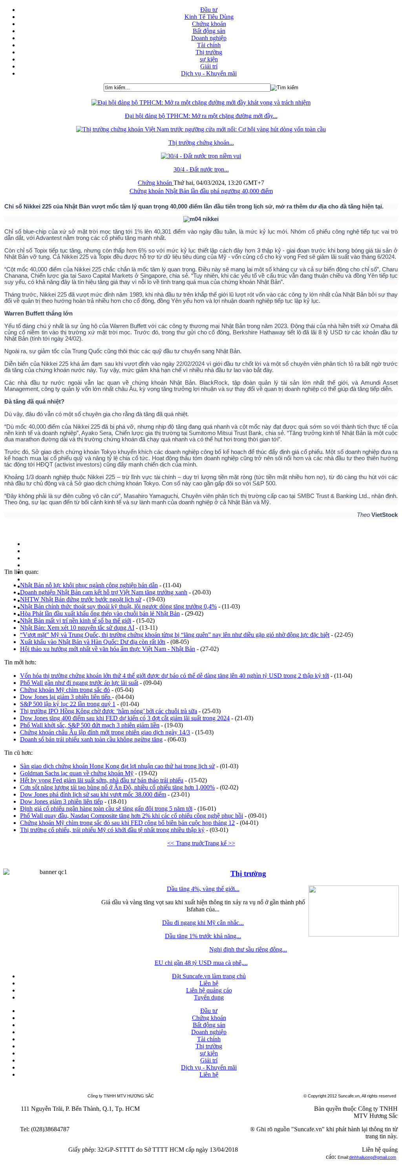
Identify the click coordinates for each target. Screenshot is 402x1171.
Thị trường (248, 873)
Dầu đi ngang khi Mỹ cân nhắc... (203, 922)
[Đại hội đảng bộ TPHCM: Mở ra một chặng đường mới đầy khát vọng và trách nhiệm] (201, 102)
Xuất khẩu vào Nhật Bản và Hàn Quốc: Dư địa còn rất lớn (92, 641)
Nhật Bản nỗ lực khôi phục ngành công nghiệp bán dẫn (89, 585)
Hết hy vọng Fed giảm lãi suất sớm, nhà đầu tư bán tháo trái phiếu (101, 780)
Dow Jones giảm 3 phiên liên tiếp (61, 801)
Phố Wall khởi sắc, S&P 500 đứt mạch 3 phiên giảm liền (89, 725)
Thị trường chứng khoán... (201, 142)
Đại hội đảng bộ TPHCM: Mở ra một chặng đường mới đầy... (201, 115)
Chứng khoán (156, 182)
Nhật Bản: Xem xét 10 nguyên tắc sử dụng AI (77, 627)
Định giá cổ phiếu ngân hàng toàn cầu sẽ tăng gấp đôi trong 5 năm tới (106, 808)
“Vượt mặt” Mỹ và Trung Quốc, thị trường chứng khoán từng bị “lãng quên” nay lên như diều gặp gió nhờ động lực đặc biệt (174, 634)
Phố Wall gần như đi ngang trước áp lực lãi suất (79, 682)
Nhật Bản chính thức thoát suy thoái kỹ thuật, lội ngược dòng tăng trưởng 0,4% (118, 606)
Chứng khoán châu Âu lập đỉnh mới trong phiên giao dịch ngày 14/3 (105, 732)
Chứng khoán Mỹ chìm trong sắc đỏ (65, 689)
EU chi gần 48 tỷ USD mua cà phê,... (201, 962)
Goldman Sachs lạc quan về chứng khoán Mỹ (76, 773)
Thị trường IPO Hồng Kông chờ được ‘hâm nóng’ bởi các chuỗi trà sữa (108, 711)
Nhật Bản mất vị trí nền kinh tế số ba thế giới (75, 620)
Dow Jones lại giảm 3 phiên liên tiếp (66, 696)
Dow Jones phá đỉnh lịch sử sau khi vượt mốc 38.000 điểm (93, 794)
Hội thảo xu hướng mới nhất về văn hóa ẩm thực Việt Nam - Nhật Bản (107, 648)
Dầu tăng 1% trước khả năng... (203, 936)
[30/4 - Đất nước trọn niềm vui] (201, 156)
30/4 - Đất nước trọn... (201, 169)
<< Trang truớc (186, 843)
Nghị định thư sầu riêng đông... (248, 949)
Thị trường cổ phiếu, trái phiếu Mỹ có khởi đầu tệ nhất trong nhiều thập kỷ (112, 829)
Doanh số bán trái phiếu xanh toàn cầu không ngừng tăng (91, 739)
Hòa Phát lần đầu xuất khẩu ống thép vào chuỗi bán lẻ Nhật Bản (100, 613)
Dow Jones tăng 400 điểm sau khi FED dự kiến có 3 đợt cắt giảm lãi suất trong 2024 (125, 718)
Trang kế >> (220, 843)
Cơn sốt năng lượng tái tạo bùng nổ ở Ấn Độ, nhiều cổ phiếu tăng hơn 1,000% (117, 787)
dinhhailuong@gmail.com (372, 1157)
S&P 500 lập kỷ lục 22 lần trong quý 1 (67, 704)
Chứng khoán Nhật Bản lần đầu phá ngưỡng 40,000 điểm (201, 191)
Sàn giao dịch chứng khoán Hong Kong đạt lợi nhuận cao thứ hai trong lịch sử (117, 766)
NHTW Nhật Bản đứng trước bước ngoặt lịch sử (80, 599)
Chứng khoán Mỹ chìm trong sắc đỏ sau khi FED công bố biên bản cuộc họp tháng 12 (127, 822)
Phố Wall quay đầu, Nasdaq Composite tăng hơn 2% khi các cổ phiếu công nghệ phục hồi (131, 815)
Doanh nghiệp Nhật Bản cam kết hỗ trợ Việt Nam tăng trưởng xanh (103, 592)
